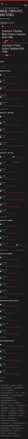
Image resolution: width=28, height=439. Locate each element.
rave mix (4, 415)
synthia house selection (20, 423)
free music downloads (7, 398)
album (14, 385)
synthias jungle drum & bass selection (11, 425)
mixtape (14, 410)
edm (3, 390)
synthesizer (12, 418)
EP (18, 393)
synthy (3, 433)
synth (3, 418)
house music (22, 405)
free (24, 393)
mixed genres (5, 410)
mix (21, 408)
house (4, 405)
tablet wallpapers (6, 435)
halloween (18, 403)
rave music (12, 415)
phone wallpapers (14, 413)
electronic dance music (7, 393)
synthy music (13, 433)
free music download (18, 395)
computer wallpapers (7, 387)
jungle (14, 408)
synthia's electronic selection (9, 420)
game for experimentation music (9, 400)
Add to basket (11, 41)
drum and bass (19, 387)
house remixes (5, 408)
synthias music (5, 428)
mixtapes (22, 410)
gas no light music (6, 403)
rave (23, 413)
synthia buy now (6, 423)
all (21, 385)
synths (17, 430)
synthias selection (18, 428)
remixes (21, 415)
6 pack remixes (5, 385)
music (3, 413)
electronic (11, 390)
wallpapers (17, 435)
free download (5, 395)
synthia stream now (7, 430)
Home (1, 8)
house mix (12, 405)
